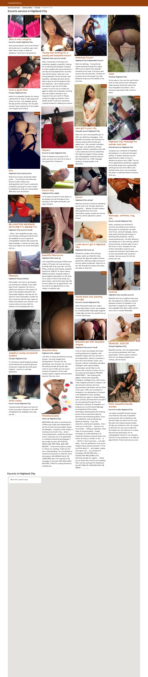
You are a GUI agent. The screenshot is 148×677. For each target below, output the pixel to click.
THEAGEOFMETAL (15, 3)
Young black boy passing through (88, 298)
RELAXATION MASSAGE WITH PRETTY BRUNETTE (23, 225)
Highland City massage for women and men (123, 143)
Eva (11, 170)
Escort (79, 197)
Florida (37, 7)
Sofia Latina (15, 400)
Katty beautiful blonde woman (121, 405)
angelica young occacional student (23, 354)
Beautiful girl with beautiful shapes (89, 343)
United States (27, 7)
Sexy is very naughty (20, 39)
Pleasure (13, 275)
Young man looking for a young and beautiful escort (56, 54)
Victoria (113, 292)
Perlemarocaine (50, 415)
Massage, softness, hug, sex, (122, 217)
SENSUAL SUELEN (119, 343)
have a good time (18, 90)
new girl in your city (86, 128)
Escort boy (48, 190)
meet (111, 74)
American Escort (84, 57)
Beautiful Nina (49, 350)
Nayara (46, 150)
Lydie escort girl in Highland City (90, 245)
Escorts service (14, 7)
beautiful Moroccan (52, 255)
